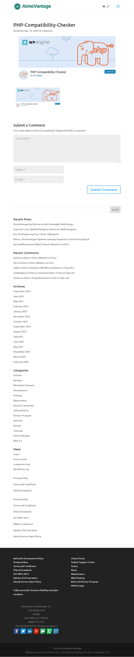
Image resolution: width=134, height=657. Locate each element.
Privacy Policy (20, 478)
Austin (19, 30)
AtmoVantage (73, 648)
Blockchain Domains (23, 385)
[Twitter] (23, 631)
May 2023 (18, 301)
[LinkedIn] (30, 631)
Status (74, 566)
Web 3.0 (17, 440)
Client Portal (77, 558)
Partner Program (22, 415)
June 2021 (18, 341)
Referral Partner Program (84, 581)
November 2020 (21, 351)
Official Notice (21, 410)
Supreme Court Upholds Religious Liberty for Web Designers (44, 229)
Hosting (17, 395)
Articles (17, 375)
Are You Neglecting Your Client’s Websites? (36, 234)
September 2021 (22, 326)
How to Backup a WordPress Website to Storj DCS (48, 267)
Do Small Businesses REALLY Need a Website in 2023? (41, 244)
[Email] (56, 631)
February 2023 (21, 306)
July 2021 (18, 336)
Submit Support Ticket (83, 562)
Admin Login (77, 585)
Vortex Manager (21, 435)
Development (20, 390)
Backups (17, 380)
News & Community (23, 405)
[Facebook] (17, 631)
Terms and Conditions (24, 484)
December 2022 (21, 316)
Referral (17, 420)
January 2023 (20, 311)
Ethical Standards (22, 490)
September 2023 (22, 291)
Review (17, 425)
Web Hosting (77, 577)
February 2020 (21, 361)
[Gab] (43, 631)
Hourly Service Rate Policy (27, 536)
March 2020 (19, 356)
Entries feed (19, 459)
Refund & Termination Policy (28, 558)
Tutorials (18, 430)
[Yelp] (36, 631)
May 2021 (18, 346)
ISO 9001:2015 (21, 517)
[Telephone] (49, 631)
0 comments (46, 30)
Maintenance (20, 400)
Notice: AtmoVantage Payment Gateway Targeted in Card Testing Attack (51, 239)
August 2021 (20, 331)
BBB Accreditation (23, 524)
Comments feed (21, 464)
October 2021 (20, 321)
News (74, 570)
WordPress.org (21, 469)
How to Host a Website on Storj (40, 257)
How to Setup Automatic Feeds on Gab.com (52, 272)
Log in (16, 454)
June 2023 (18, 296)
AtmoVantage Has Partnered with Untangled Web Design (43, 224)
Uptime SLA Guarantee (25, 530)
